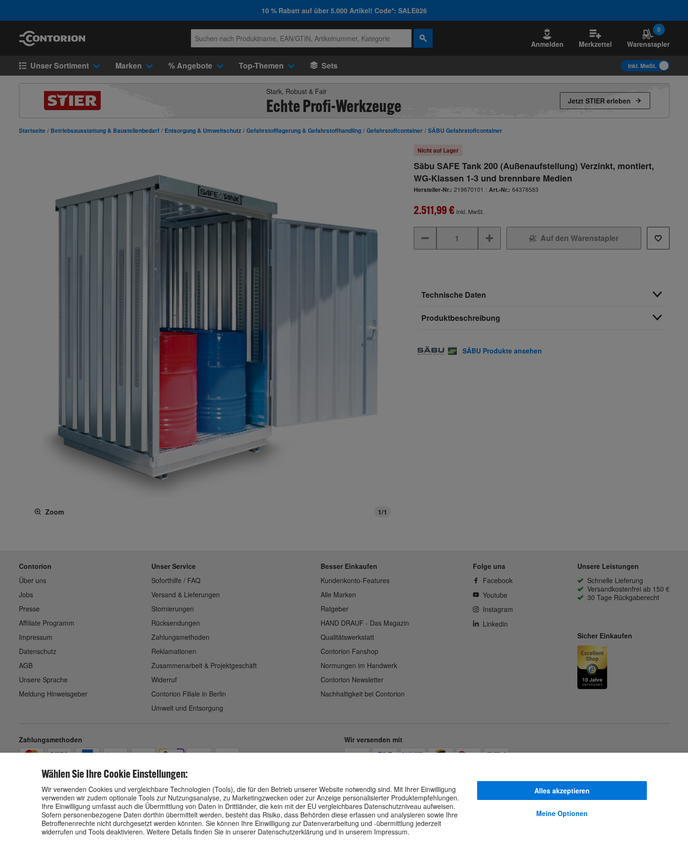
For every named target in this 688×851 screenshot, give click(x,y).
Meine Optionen (562, 813)
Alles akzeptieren (562, 790)
